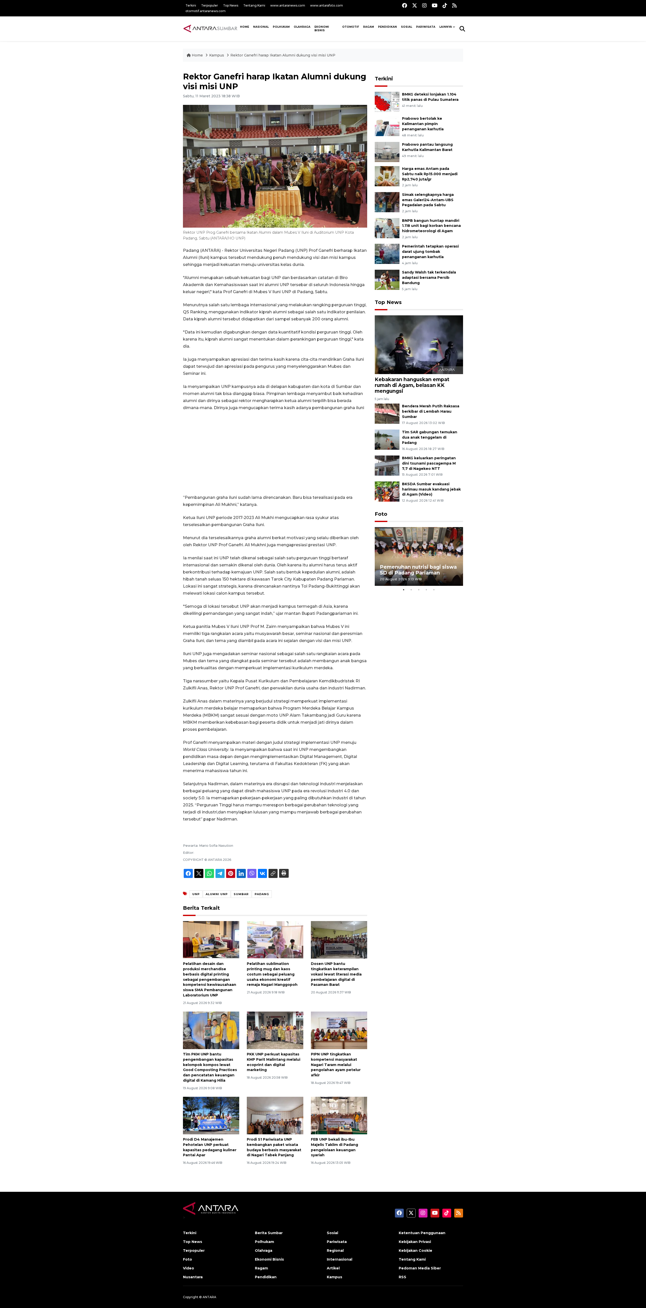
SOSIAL (406, 26)
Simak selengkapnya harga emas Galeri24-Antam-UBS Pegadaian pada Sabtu (428, 199)
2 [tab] (411, 589)
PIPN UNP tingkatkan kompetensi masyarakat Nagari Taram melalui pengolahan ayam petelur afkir (336, 1064)
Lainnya (445, 26)
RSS (402, 1277)
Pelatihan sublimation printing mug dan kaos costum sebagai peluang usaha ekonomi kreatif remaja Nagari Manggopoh (272, 974)
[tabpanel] (419, 556)
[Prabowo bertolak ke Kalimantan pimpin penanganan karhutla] (387, 126)
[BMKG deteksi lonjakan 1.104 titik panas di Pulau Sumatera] (387, 101)
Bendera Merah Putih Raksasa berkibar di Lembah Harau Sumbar (430, 411)
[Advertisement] (275, 452)
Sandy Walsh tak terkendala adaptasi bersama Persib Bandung (429, 277)
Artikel (333, 1268)
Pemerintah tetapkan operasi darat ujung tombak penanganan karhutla (430, 251)
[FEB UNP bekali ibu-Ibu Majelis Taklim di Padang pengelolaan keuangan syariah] (339, 1115)
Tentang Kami (254, 5)
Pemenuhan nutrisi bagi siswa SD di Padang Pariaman (418, 570)
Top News (230, 5)
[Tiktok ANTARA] (445, 5)
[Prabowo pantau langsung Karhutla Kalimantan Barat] (387, 151)
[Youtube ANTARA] (435, 5)
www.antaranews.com (287, 5)
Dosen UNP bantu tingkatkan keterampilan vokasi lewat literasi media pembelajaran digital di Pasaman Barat (336, 974)
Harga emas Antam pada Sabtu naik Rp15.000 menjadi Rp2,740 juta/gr (429, 173)
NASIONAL (261, 26)
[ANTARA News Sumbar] (210, 28)
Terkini (190, 5)
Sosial (332, 1233)
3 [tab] (418, 589)
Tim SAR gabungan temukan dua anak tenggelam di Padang (429, 437)
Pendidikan (387, 26)
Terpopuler (209, 5)
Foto (381, 514)
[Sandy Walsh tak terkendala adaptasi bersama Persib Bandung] (387, 279)
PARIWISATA (425, 26)
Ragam (368, 26)
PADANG (262, 894)
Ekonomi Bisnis (321, 28)
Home (197, 55)
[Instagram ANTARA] (424, 5)
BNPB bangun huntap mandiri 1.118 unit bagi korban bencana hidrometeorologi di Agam (431, 225)
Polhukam (281, 26)
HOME (244, 26)
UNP (196, 894)
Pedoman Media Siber (420, 1268)
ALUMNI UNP (217, 894)
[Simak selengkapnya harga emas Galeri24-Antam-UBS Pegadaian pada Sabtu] (387, 201)
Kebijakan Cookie (415, 1250)
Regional (335, 1250)
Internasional (339, 1259)
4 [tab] (426, 589)
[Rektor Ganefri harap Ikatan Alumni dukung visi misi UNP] (419, 344)
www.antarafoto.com (326, 5)
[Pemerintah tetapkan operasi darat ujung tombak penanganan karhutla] (387, 253)
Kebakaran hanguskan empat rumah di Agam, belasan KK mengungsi (412, 385)
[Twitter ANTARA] (414, 5)
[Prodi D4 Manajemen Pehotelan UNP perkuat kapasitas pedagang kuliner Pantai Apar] (211, 1115)
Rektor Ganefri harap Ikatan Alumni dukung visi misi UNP (282, 55)
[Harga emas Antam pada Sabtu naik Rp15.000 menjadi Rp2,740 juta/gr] (387, 175)
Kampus (217, 55)
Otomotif (350, 26)
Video (188, 1268)
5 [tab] (434, 589)
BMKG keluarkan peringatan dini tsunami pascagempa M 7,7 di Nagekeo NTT (429, 463)
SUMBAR (241, 894)
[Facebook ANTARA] (404, 5)
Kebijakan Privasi (415, 1241)
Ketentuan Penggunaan (422, 1233)
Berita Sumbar (269, 1233)
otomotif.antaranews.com (205, 11)
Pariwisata (337, 1241)
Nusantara (193, 1277)
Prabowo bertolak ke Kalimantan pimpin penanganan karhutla (423, 123)
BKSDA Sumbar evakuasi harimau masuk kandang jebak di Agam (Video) (431, 489)
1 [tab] (403, 589)
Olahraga (302, 26)
